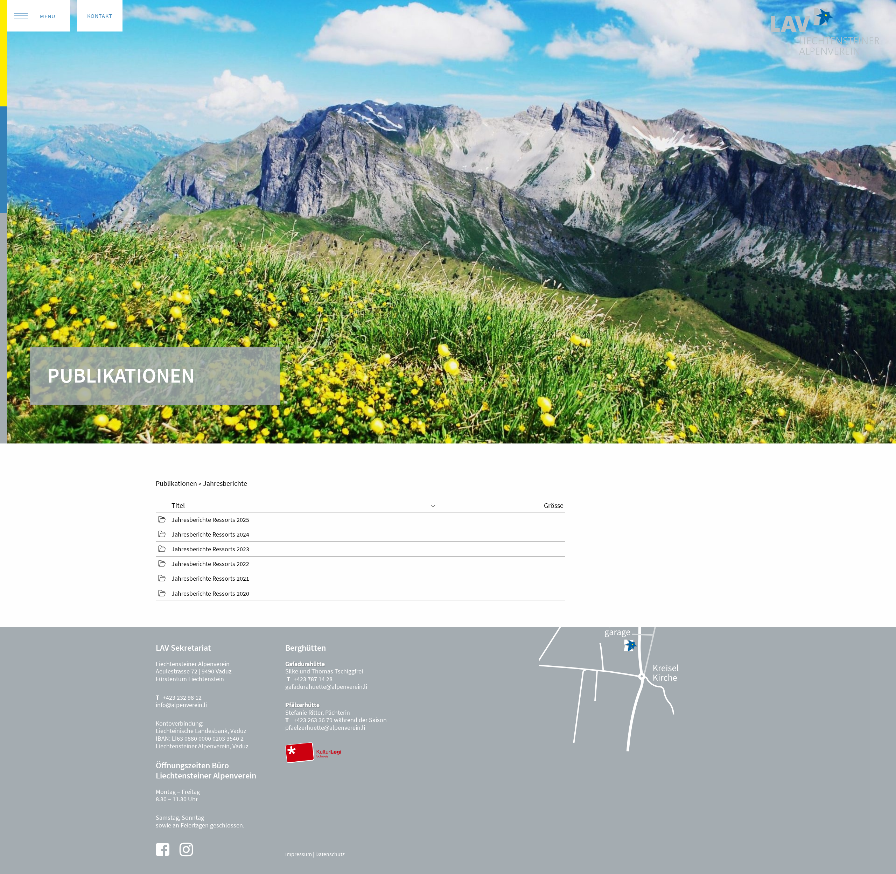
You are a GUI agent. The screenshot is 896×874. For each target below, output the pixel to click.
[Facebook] (162, 849)
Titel (178, 505)
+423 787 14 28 (313, 679)
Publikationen (176, 483)
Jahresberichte (225, 483)
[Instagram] (186, 849)
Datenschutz (330, 854)
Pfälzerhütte (302, 705)
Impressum (298, 854)
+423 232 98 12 (182, 697)
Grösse (554, 505)
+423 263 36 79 (312, 720)
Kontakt (99, 15)
